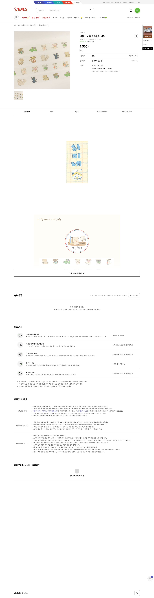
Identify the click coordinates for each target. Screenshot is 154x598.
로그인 (111, 2)
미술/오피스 (21, 25)
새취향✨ (25, 17)
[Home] (15, 25)
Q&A (77, 111)
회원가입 (105, 2)
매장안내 (131, 2)
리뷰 (51, 111)
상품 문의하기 (134, 295)
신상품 (62, 17)
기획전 (145, 44)
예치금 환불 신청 (147, 49)
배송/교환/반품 (102, 111)
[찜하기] (137, 593)
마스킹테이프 (42, 25)
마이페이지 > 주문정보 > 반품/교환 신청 (45, 411)
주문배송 (125, 2)
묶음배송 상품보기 (113, 71)
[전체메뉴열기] (16, 17)
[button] (136, 36)
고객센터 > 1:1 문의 (84, 411)
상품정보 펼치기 (75, 273)
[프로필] (137, 10)
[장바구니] (131, 10)
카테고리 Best (127, 111)
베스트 (55, 17)
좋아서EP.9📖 (90, 17)
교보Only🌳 (102, 17)
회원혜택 (117, 2)
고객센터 (137, 2)
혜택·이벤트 (146, 41)
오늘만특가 (46, 17)
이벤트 (69, 17)
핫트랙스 (41, 10)
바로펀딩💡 (78, 17)
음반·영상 (35, 17)
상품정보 (27, 111)
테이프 (32, 25)
